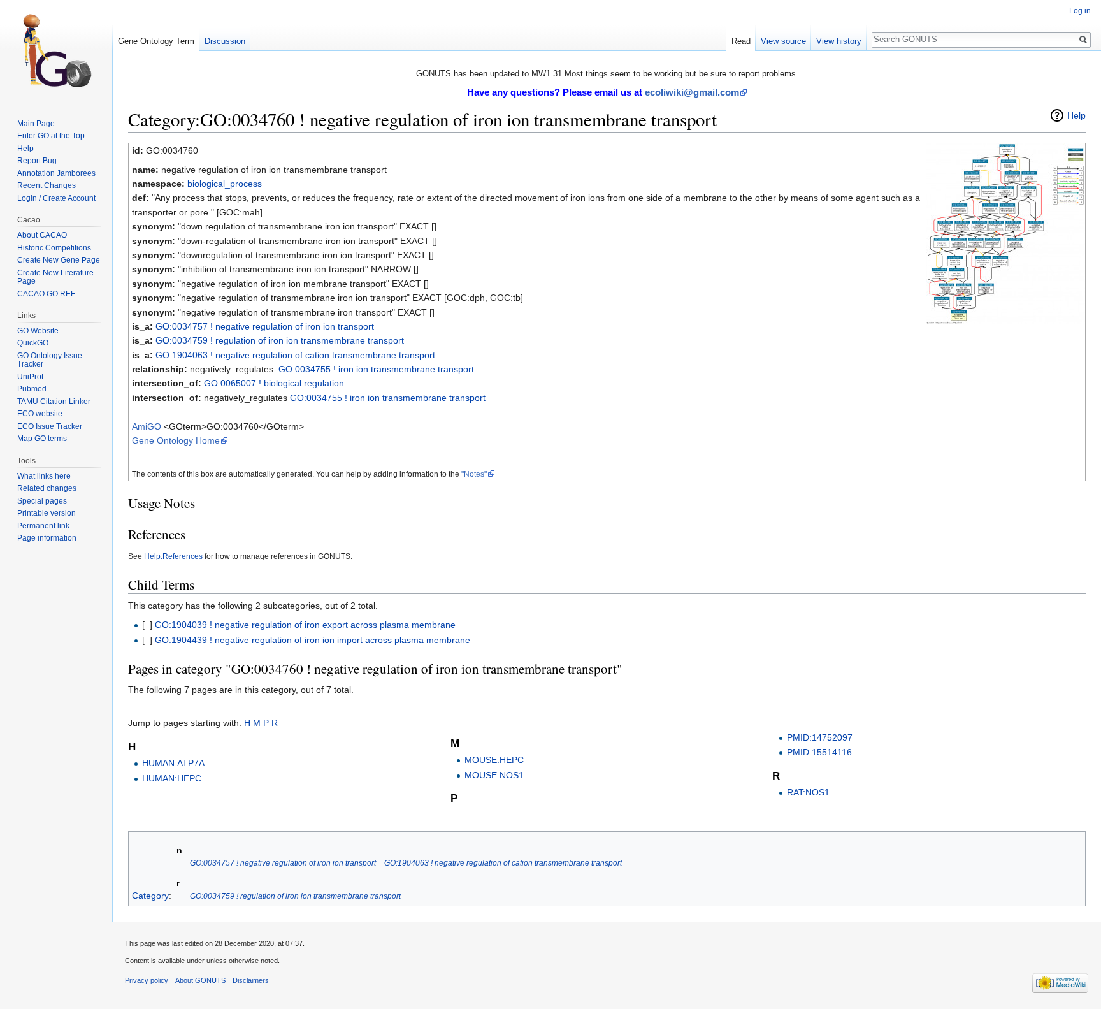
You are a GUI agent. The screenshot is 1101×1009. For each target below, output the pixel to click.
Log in (1080, 10)
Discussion (225, 41)
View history (838, 41)
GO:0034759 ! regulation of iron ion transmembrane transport (279, 340)
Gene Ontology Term (156, 41)
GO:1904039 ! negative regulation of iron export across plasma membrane (305, 625)
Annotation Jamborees (56, 173)
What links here (44, 476)
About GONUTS (200, 980)
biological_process (224, 183)
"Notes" (474, 474)
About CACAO (42, 235)
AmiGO (146, 426)
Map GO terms (42, 438)
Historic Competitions (54, 247)
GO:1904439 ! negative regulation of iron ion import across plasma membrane (312, 640)
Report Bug (37, 160)
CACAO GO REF (46, 293)
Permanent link (43, 525)
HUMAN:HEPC (171, 778)
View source (783, 41)
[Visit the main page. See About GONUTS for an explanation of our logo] (56, 51)
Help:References (173, 556)
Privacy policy (146, 980)
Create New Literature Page (55, 277)
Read (741, 41)
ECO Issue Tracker (49, 426)
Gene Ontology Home (176, 440)
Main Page (36, 123)
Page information (46, 538)
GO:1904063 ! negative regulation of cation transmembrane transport (295, 355)
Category (150, 895)
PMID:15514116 (819, 752)
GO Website (38, 330)
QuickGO (32, 342)
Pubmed (32, 388)
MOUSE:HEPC (494, 760)
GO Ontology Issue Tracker (49, 360)
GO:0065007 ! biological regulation (274, 383)
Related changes (46, 488)
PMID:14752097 (820, 737)
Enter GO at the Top (51, 135)
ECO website (39, 413)
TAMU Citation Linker (53, 401)
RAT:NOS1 (808, 792)
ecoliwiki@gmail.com (692, 92)
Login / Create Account (56, 198)
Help (1076, 115)
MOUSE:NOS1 (494, 775)
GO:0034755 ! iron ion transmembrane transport (376, 369)
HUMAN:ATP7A (173, 763)
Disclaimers (251, 980)
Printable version (46, 513)
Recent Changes (46, 185)
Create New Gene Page (58, 260)
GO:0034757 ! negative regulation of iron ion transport (264, 326)
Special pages (42, 501)
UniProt (30, 376)
